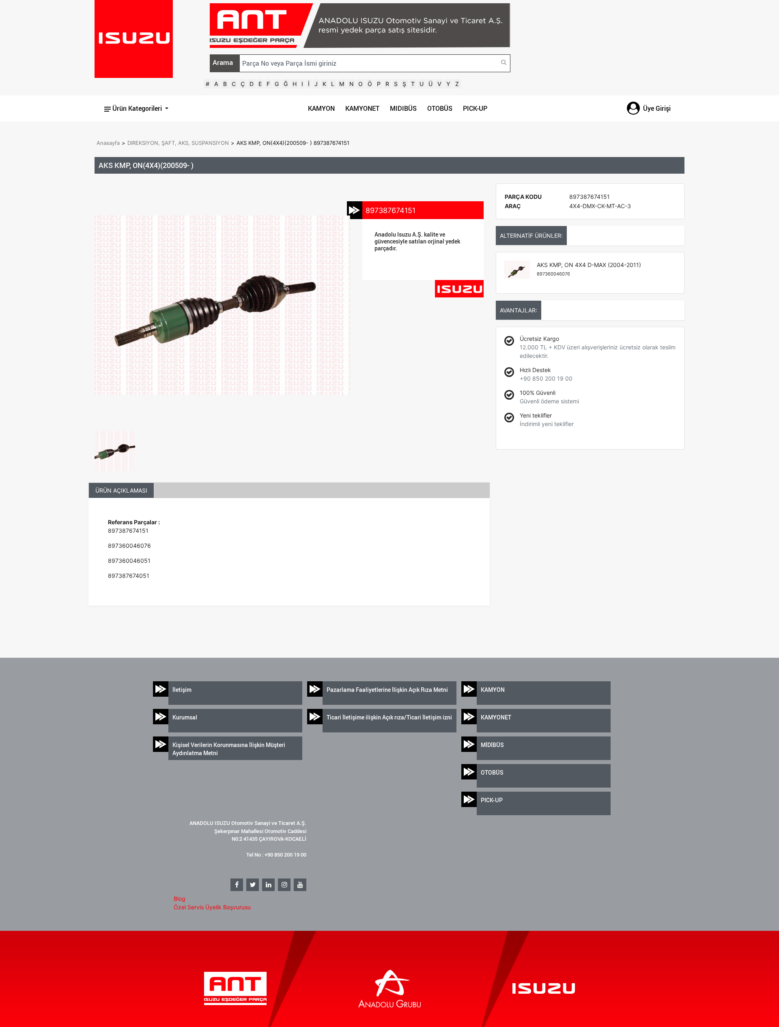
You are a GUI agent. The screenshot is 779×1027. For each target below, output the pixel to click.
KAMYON (321, 108)
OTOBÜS (439, 108)
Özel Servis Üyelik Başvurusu (212, 907)
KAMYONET (362, 108)
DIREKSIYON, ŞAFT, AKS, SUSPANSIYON (178, 143)
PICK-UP (475, 108)
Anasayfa (108, 143)
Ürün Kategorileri (137, 108)
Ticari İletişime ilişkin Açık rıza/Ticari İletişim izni (389, 717)
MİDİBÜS (492, 745)
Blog (179, 898)
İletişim (182, 689)
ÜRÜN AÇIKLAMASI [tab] (121, 490)
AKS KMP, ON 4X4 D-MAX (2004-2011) (589, 269)
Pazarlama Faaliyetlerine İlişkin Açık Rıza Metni (387, 689)
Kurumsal (184, 717)
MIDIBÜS (403, 108)
